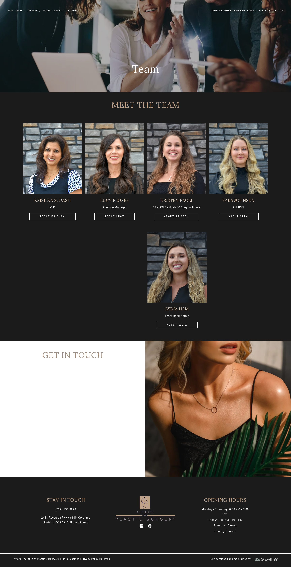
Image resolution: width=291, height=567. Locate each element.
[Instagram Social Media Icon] (141, 526)
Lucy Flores (114, 200)
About (18, 11)
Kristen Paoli (176, 200)
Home (11, 11)
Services (33, 11)
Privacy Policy (90, 559)
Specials (72, 11)
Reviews (251, 11)
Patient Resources (235, 11)
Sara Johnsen (238, 200)
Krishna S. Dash (52, 200)
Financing (217, 11)
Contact (278, 11)
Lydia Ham (177, 308)
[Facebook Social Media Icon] (150, 526)
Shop (261, 11)
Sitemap (105, 559)
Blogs (268, 11)
